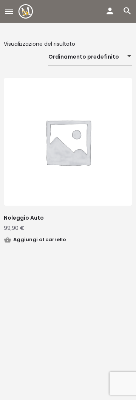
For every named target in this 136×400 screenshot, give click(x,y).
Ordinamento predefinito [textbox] (83, 56)
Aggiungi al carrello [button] (39, 240)
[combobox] (90, 57)
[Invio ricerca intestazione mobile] (127, 11)
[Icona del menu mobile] (9, 11)
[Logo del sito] (26, 11)
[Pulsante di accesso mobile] (110, 11)
